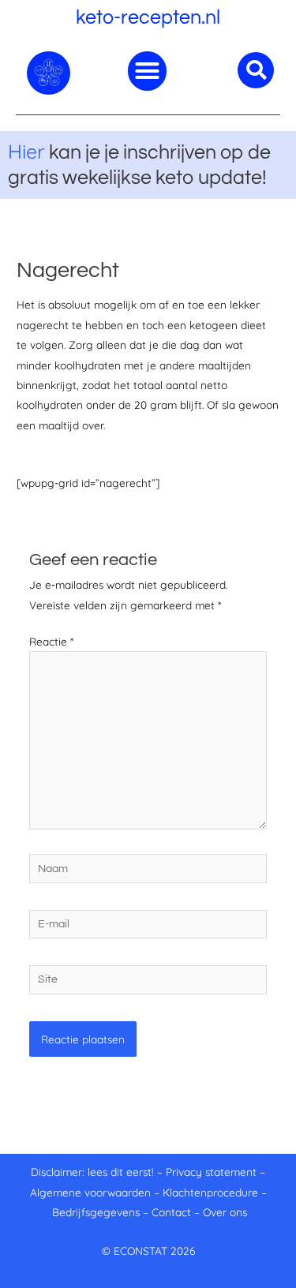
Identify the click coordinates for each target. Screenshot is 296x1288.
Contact (171, 1212)
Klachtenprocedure (210, 1192)
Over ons (225, 1212)
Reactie (51, 641)
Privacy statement (211, 1171)
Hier (26, 151)
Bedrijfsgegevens (97, 1212)
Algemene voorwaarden (90, 1192)
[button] (147, 71)
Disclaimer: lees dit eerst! (92, 1171)
